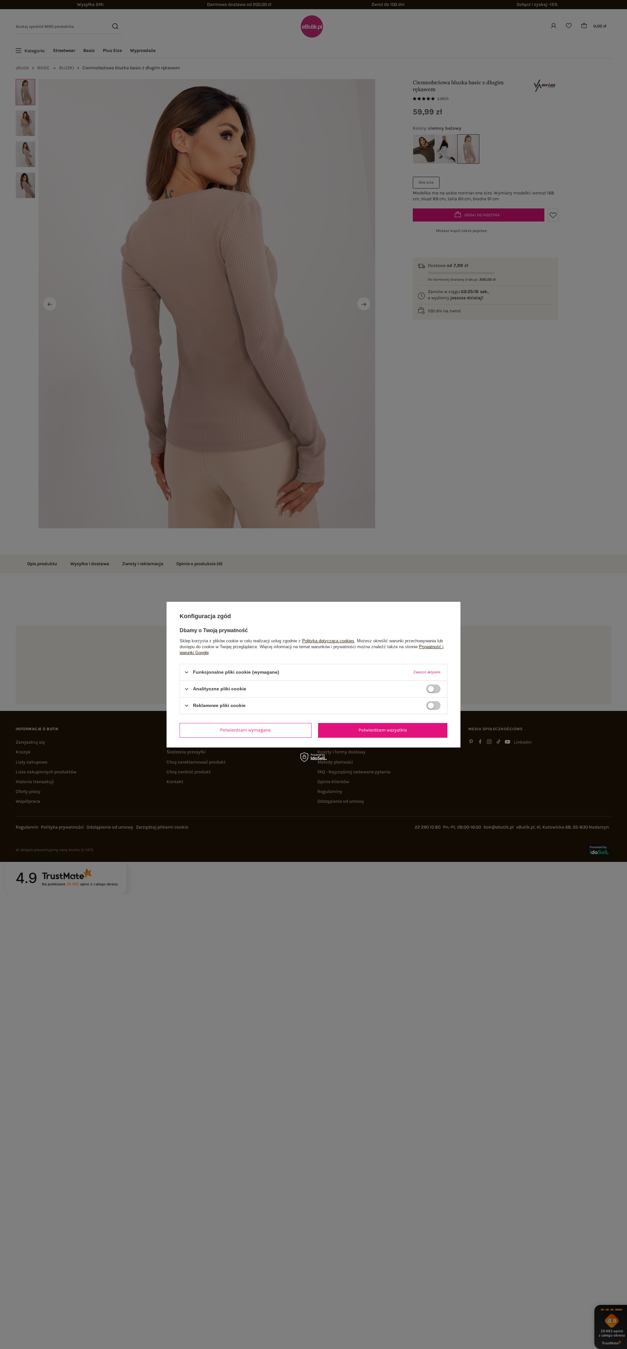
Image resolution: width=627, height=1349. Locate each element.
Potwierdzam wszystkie (383, 730)
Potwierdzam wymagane (245, 730)
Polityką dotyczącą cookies (328, 640)
